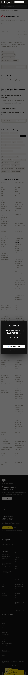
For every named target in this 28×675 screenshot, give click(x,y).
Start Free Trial (18, 1)
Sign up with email (14, 350)
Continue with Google (15, 346)
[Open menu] (25, 2)
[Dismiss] (24, 323)
